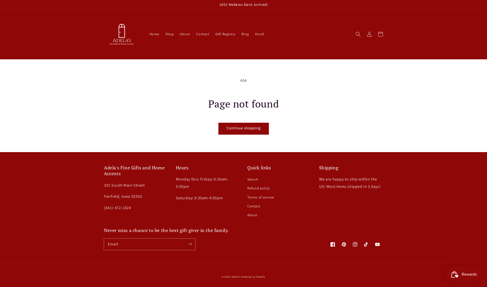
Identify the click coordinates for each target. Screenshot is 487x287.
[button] (358, 34)
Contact (253, 206)
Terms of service (260, 197)
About (252, 215)
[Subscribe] (189, 244)
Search (252, 179)
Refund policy (258, 188)
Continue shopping (244, 128)
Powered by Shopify (253, 277)
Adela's (236, 277)
